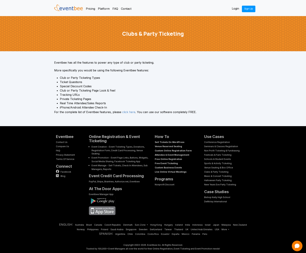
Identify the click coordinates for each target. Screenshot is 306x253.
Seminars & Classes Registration (221, 146)
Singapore (131, 229)
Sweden (143, 229)
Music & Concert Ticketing (218, 176)
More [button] (225, 229)
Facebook (65, 171)
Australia (79, 224)
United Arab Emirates (201, 229)
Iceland (179, 224)
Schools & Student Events (217, 159)
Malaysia (226, 224)
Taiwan (168, 229)
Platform (104, 8)
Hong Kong (156, 224)
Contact (126, 8)
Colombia (140, 234)
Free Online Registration (168, 159)
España (175, 234)
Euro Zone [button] (140, 224)
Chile (130, 234)
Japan (216, 224)
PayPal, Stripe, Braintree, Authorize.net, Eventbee (114, 181)
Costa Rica (153, 234)
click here (128, 112)
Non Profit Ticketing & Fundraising (222, 150)
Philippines (93, 229)
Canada (98, 224)
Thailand (178, 229)
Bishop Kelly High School (217, 197)
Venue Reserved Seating (168, 146)
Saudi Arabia (116, 229)
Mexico (185, 234)
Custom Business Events (168, 167)
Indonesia (197, 224)
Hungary (168, 224)
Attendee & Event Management (172, 155)
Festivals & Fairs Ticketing (217, 155)
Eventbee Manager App (101, 194)
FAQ (115, 8)
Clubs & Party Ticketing (216, 171)
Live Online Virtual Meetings (170, 171)
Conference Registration (217, 142)
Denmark (128, 224)
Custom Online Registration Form (173, 150)
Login (235, 8)
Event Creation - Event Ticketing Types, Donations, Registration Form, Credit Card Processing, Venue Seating (118, 150)
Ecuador (165, 234)
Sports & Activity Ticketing (218, 163)
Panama (196, 234)
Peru (204, 234)
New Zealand (240, 224)
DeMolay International (215, 201)
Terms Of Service (65, 159)
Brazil (89, 224)
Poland (104, 229)
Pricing (90, 8)
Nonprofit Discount (164, 184)
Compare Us (62, 146)
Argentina (120, 234)
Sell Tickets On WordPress (169, 142)
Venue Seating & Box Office (218, 167)
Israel (208, 224)
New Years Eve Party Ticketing (220, 184)
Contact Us (61, 142)
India (187, 224)
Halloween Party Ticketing (218, 180)
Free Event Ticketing (166, 163)
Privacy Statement (65, 155)
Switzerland (156, 229)
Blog (62, 176)
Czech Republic (112, 224)
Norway (81, 229)
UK (186, 229)
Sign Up (248, 8)
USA (217, 229)
